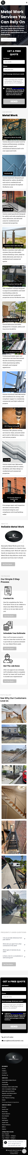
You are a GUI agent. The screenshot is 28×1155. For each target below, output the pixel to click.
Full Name (6, 58)
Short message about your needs (13, 75)
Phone (5, 66)
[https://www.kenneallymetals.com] (3, 2)
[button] (26, 2)
